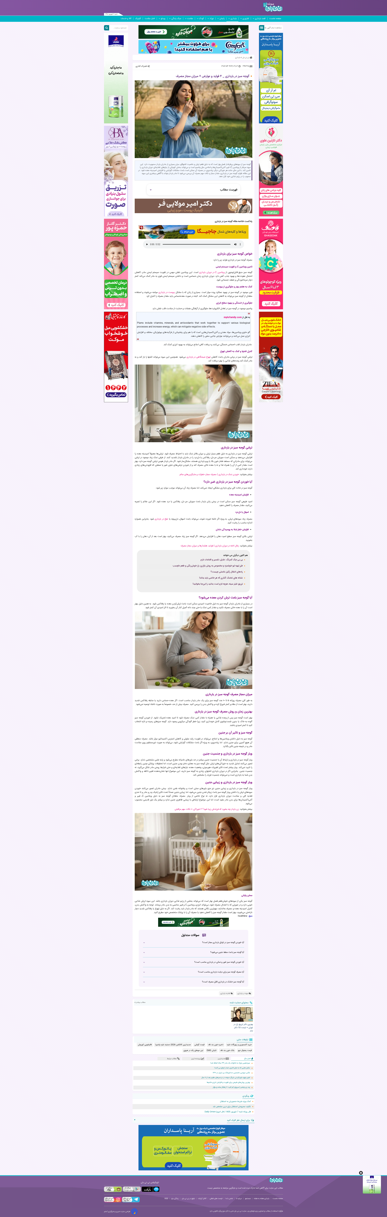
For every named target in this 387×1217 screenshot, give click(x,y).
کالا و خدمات (126, 19)
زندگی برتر (175, 1198)
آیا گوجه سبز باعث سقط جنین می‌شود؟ (227, 952)
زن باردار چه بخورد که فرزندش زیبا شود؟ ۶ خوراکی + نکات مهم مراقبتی (207, 809)
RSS (166, 1198)
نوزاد (212, 19)
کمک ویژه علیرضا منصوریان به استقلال (235, 1101)
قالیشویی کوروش (145, 1044)
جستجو (248, 1198)
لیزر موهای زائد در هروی (193, 1050)
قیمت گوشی (199, 1044)
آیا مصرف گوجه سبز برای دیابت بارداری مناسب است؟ (221, 972)
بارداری (234, 19)
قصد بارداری (260, 19)
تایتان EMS (211, 1050)
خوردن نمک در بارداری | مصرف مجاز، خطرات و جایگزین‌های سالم (209, 474)
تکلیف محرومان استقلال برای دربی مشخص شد (232, 1106)
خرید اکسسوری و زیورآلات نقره (239, 1044)
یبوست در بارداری (166, 292)
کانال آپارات (202, 1198)
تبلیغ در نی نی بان (188, 1198)
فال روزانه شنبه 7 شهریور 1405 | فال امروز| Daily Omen (228, 1111)
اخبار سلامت (150, 19)
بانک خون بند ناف (227, 1050)
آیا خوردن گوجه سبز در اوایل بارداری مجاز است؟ (223, 942)
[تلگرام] (131, 1202)
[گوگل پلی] (132, 1189)
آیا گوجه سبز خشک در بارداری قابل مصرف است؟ (223, 982)
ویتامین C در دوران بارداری (212, 272)
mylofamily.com (233, 317)
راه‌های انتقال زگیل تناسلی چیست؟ (227, 572)
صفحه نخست (275, 19)
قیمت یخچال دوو (245, 1050)
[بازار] (113, 1189)
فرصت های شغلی (216, 1198)
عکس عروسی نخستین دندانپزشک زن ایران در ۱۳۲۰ (231, 1072)
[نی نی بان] (273, 7)
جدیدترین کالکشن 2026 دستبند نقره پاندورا (173, 1044)
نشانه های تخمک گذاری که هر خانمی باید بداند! (221, 578)
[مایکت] (150, 1189)
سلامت (190, 19)
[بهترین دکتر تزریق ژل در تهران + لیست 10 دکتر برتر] (242, 1014)
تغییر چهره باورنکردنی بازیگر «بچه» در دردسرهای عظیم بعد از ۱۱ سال (225, 1077)
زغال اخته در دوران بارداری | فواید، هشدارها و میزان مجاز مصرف (210, 546)
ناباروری (245, 19)
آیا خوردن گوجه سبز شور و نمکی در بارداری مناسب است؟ (219, 962)
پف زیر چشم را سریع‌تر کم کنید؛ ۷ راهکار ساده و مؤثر (231, 1087)
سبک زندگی (176, 19)
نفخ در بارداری (161, 519)
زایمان (222, 19)
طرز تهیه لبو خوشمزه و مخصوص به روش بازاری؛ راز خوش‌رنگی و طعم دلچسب (208, 566)
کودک (201, 19)
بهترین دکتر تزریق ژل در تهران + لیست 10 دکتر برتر (243, 1027)
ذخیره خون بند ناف (215, 1044)
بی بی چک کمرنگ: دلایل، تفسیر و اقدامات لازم (221, 559)
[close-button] (361, 1173)
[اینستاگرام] (113, 1202)
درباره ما (239, 1198)
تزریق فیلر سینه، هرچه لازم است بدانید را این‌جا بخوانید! (218, 584)
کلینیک (138, 19)
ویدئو (163, 19)
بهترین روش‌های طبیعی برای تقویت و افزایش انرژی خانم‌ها (228, 1082)
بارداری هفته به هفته (261, 1198)
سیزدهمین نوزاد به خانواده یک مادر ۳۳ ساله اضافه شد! (230, 1063)
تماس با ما (229, 1198)
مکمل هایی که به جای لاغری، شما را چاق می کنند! (232, 1068)
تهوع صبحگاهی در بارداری (199, 357)
